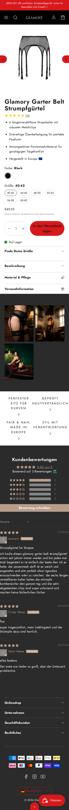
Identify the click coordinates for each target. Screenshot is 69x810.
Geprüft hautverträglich (50, 401)
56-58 (10, 200)
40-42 (10, 193)
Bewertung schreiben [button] (34, 508)
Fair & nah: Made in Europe (19, 427)
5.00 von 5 (44, 467)
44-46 (23, 193)
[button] (6, 17)
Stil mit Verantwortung (50, 425)
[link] (53, 17)
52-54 (50, 193)
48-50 (37, 193)
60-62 (23, 200)
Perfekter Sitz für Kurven (19, 403)
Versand (24, 214)
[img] (9, 532)
